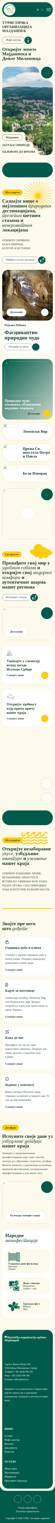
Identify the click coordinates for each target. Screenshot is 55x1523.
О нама (9, 1435)
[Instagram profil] (27, 1499)
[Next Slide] (47, 798)
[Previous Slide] (47, 784)
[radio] (6, 1415)
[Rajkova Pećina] (44, 312)
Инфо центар (12, 1439)
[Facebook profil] (18, 1499)
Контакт (9, 1443)
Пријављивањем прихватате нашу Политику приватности (26, 1415)
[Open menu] (48, 9)
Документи (11, 1447)
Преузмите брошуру (16, 1480)
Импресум (10, 1476)
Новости (9, 1451)
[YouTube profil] (37, 1499)
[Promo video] (27, 514)
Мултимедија (12, 1472)
